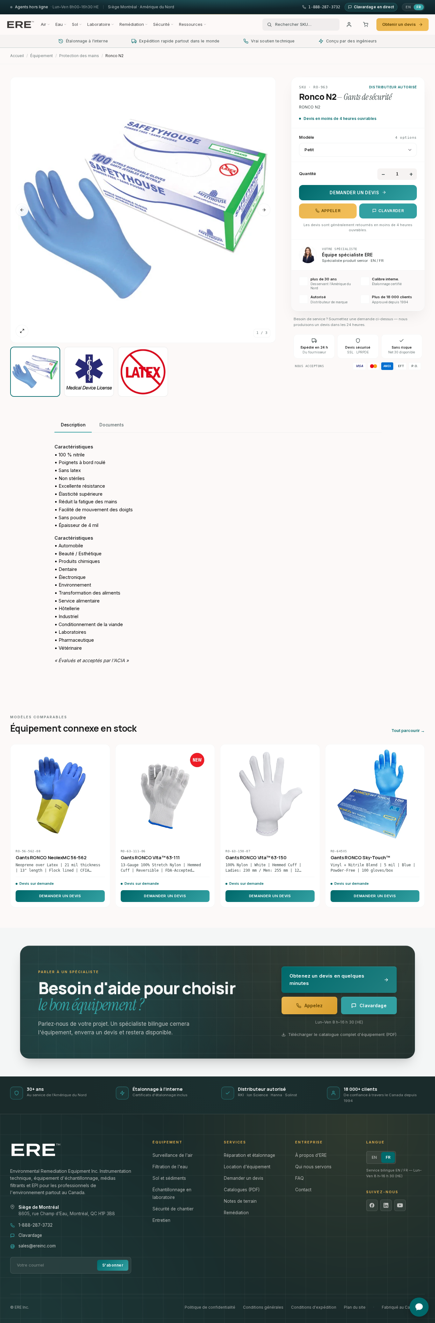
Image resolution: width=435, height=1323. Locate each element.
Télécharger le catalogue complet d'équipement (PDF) (342, 1034)
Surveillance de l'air (173, 1155)
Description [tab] (73, 424)
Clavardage (30, 1235)
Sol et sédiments (169, 1178)
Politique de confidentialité (210, 1307)
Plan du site (355, 1307)
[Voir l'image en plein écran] (22, 331)
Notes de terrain (240, 1201)
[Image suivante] (264, 209)
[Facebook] (372, 1205)
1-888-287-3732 (35, 1225)
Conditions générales (263, 1307)
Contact (303, 1189)
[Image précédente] (22, 209)
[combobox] (305, 24)
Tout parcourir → (408, 730)
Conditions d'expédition (313, 1307)
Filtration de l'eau (170, 1166)
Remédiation (131, 24)
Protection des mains (79, 55)
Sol (75, 24)
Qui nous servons (313, 1166)
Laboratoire (98, 24)
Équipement (41, 55)
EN (408, 7)
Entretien (161, 1220)
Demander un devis (354, 192)
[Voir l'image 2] (89, 372)
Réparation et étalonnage (249, 1155)
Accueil (17, 55)
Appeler (330, 210)
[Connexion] (349, 25)
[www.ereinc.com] (75, 1150)
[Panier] (366, 25)
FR (419, 7)
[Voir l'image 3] (143, 372)
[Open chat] (419, 1307)
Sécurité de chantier (173, 1208)
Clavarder (391, 210)
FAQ (299, 1178)
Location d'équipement (247, 1166)
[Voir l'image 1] (35, 372)
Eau (59, 24)
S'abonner (112, 1265)
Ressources (191, 24)
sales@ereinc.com (37, 1245)
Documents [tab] (111, 424)
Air (43, 24)
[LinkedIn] (386, 1205)
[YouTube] (400, 1205)
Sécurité (161, 24)
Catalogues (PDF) (242, 1189)
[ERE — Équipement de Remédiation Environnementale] (20, 25)
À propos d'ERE (311, 1155)
